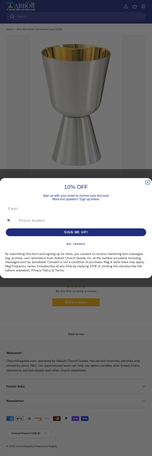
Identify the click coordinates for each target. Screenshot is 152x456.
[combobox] (11, 220)
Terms (59, 270)
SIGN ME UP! (76, 232)
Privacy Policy (41, 270)
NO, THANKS (76, 243)
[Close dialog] (147, 182)
